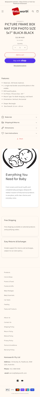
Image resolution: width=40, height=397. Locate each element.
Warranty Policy (9, 350)
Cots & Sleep (8, 277)
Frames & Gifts (9, 286)
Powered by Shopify (24, 393)
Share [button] (21, 139)
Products (7, 272)
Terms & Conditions (10, 345)
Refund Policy (8, 336)
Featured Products (10, 309)
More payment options (20, 65)
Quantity (20, 43)
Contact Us (7, 322)
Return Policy (8, 331)
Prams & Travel (9, 281)
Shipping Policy (9, 327)
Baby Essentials (9, 295)
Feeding (6, 304)
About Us (7, 318)
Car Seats (7, 300)
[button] (2, 11)
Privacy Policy (8, 340)
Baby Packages (9, 291)
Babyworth (17, 393)
